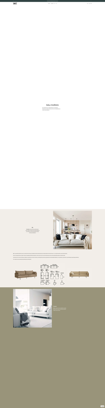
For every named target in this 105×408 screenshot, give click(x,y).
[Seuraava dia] (91, 1)
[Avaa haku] (87, 3)
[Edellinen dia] (13, 1)
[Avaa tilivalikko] (89, 3)
